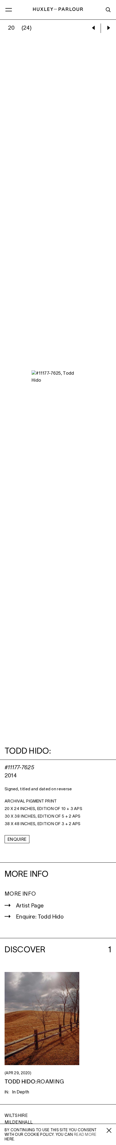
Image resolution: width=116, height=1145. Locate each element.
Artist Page (30, 906)
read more (85, 1135)
